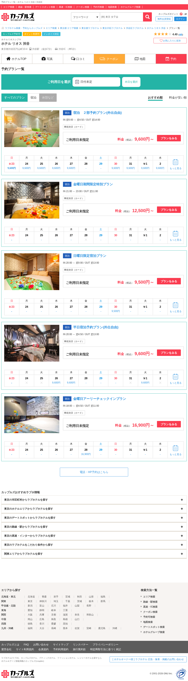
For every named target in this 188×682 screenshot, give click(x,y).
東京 (30, 601)
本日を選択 (131, 81)
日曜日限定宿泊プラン (89, 256)
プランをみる (169, 138)
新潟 (30, 605)
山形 (91, 596)
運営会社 (6, 649)
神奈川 (43, 601)
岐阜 (53, 610)
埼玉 (56, 601)
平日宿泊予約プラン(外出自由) (95, 327)
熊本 (65, 628)
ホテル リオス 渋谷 (156, 28)
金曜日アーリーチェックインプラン (99, 399)
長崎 (53, 628)
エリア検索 (8, 7)
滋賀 (65, 614)
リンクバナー (80, 644)
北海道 (31, 596)
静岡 (41, 610)
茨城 (79, 601)
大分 (41, 628)
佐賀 (77, 628)
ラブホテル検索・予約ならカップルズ (23, 28)
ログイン (180, 19)
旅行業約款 (79, 649)
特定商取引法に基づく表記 (105, 649)
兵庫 (41, 614)
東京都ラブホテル (90, 28)
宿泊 (33, 97)
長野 (88, 605)
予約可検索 (98, 7)
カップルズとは (10, 644)
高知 (65, 623)
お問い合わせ (41, 644)
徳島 (30, 623)
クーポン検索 (82, 7)
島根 (65, 619)
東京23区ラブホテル (112, 28)
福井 (65, 605)
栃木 (91, 601)
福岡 (30, 628)
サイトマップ (60, 644)
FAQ (26, 644)
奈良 (77, 614)
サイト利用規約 (25, 649)
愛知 (30, 610)
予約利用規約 (60, 649)
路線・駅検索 (24, 7)
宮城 (67, 596)
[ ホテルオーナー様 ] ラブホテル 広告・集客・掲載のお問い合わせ (148, 659)
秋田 (79, 596)
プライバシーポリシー (105, 644)
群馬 (103, 601)
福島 (103, 596)
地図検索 (112, 7)
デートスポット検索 (45, 7)
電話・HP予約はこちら (94, 472)
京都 (53, 614)
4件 (180, 34)
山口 (77, 619)
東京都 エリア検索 (69, 28)
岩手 (56, 596)
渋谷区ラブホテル (135, 28)
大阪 (30, 614)
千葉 (67, 601)
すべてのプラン (14, 97)
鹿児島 (101, 628)
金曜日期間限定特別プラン (93, 184)
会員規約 (43, 649)
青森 (44, 596)
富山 (41, 605)
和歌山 (90, 614)
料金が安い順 (178, 97)
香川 (41, 623)
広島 (41, 619)
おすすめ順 (155, 97)
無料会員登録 (164, 19)
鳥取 (53, 619)
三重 (65, 610)
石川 (53, 605)
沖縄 (114, 628)
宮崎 (88, 628)
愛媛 (53, 623)
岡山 (30, 619)
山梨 (77, 605)
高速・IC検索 (65, 7)
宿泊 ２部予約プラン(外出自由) (97, 113)
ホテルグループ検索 (130, 7)
